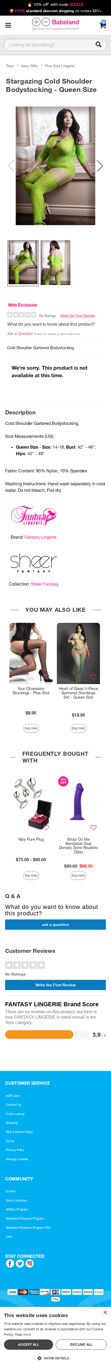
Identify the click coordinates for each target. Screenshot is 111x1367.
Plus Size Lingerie (59, 66)
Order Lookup (15, 1114)
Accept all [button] (28, 1344)
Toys (10, 66)
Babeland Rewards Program (25, 1218)
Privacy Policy (15, 1150)
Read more (23, 1334)
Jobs (9, 1236)
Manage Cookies (17, 1159)
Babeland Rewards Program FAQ (28, 1227)
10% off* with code (55, 4)
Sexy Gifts (29, 66)
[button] (8, 25)
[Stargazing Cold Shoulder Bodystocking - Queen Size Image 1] (55, 166)
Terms (10, 1141)
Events (10, 1191)
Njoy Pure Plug (31, 839)
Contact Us (13, 1105)
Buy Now (31, 728)
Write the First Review (77, 316)
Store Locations (16, 1200)
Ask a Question (20, 333)
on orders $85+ (55, 11)
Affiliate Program (17, 1209)
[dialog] (55, 1337)
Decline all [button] (81, 1344)
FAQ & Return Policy (19, 1132)
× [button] (105, 1313)
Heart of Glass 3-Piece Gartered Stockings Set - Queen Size (78, 693)
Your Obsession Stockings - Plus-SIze (31, 690)
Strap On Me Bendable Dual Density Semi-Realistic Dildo (78, 846)
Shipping (12, 1123)
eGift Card (13, 1096)
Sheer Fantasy (45, 584)
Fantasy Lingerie (41, 537)
